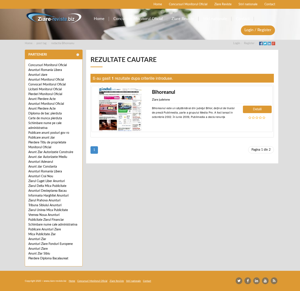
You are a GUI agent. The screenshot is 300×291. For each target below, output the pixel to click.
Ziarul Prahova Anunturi (44, 200)
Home (29, 43)
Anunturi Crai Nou (40, 176)
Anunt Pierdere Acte (42, 99)
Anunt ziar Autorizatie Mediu (47, 157)
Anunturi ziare (37, 74)
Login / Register (257, 30)
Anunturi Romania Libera (45, 70)
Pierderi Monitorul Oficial (45, 94)
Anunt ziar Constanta (42, 166)
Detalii (257, 109)
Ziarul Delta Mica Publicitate (47, 186)
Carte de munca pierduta (45, 118)
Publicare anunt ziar (41, 137)
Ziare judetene (161, 99)
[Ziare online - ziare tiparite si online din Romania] (54, 18)
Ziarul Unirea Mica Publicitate (48, 210)
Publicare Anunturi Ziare (44, 229)
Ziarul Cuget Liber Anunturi (46, 181)
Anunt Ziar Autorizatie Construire (50, 152)
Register (249, 43)
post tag (41, 43)
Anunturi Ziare (38, 248)
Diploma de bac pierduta (45, 113)
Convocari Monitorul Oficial (47, 84)
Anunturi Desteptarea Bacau (47, 190)
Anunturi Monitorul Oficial (46, 79)
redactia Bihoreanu (62, 43)
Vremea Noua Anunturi (44, 215)
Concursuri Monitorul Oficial (47, 65)
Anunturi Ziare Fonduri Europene (50, 244)
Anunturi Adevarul (40, 161)
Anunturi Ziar (37, 239)
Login (236, 43)
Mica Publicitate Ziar (42, 234)
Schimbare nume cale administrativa (52, 224)
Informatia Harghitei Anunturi (48, 195)
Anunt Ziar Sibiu (39, 253)
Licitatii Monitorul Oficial (45, 89)
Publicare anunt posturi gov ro (48, 132)
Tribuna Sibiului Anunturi (44, 205)
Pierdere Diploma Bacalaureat (48, 258)
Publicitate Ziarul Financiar (46, 219)
